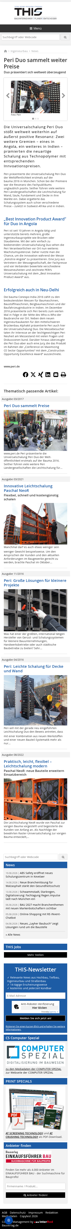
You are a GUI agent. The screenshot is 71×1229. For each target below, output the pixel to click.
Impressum (35, 1212)
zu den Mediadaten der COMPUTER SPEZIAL (33, 1069)
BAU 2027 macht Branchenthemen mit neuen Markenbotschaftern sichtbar (35, 906)
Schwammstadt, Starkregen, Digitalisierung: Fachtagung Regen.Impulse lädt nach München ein (33, 895)
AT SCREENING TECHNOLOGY (24, 1133)
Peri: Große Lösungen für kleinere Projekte (35, 583)
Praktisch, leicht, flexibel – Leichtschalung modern (28, 764)
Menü (38, 28)
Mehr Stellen (35, 955)
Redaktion (51, 1212)
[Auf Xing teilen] (40, 376)
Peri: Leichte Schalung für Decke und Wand (33, 668)
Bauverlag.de (10, 1225)
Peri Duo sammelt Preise (26, 405)
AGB (4, 1212)
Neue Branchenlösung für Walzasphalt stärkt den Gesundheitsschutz (33, 884)
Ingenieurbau (19, 51)
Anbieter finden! (37, 1195)
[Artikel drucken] (63, 374)
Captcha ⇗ (49, 1012)
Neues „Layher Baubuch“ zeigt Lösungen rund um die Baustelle (32, 925)
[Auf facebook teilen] (25, 376)
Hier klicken (39, 1007)
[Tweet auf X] (33, 376)
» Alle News (13, 934)
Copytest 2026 (29, 1216)
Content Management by (18, 1222)
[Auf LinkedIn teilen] (48, 376)
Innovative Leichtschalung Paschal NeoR (28, 488)
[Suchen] (65, 37)
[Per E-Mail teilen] (56, 374)
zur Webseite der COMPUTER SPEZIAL (29, 1072)
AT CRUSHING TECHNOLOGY (29, 1135)
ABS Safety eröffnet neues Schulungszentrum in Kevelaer (29, 874)
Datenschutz (18, 1212)
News (34, 51)
